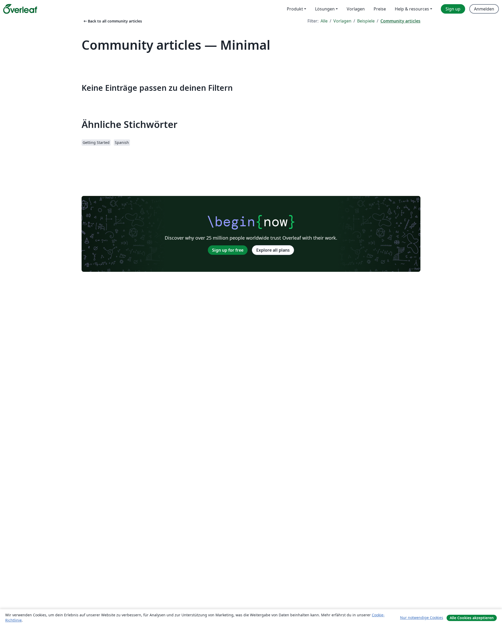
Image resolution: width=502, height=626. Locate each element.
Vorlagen (342, 21)
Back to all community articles (112, 21)
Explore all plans (273, 250)
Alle (324, 21)
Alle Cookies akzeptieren (472, 617)
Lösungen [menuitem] (325, 9)
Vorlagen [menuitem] (356, 9)
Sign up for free (227, 250)
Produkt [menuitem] (295, 9)
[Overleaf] (20, 9)
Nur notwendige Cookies (421, 617)
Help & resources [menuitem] (412, 9)
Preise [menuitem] (380, 9)
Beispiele (366, 21)
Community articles (400, 21)
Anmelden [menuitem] (484, 9)
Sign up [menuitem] (453, 9)
